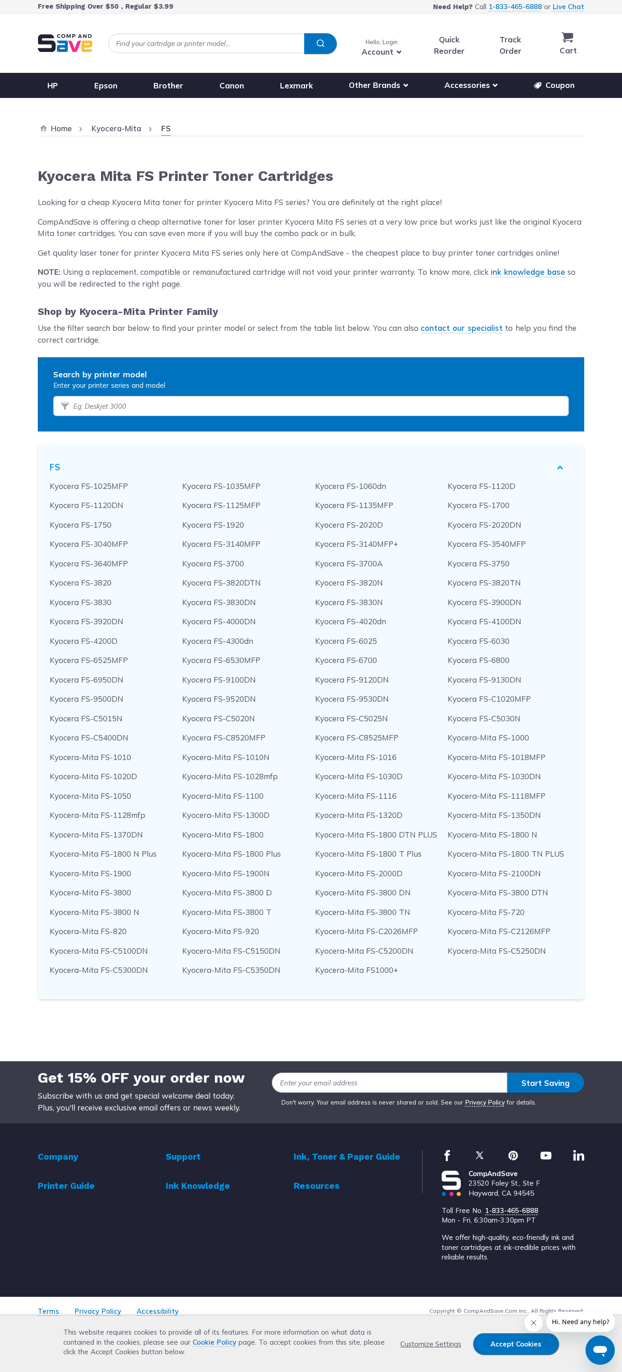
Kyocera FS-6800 (479, 660)
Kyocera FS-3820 (81, 582)
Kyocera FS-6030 (479, 641)
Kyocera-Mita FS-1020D (93, 776)
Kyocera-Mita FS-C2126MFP (499, 931)
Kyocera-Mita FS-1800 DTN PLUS (376, 834)
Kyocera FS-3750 (479, 563)
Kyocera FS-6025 (346, 641)
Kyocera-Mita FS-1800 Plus (231, 853)
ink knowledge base (528, 272)
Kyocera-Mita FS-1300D (226, 815)
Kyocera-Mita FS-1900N (226, 873)
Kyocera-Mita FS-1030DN (494, 776)
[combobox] (222, 43)
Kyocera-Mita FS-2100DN (494, 873)
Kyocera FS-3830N (349, 602)
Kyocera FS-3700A (349, 563)
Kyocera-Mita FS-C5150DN (231, 951)
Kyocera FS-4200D (83, 641)
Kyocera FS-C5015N (86, 718)
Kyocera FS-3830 (81, 602)
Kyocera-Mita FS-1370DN (96, 834)
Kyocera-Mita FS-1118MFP (497, 796)
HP (52, 85)
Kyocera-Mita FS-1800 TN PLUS (506, 853)
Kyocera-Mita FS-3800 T (226, 912)
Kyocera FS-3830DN (219, 602)
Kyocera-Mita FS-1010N (226, 757)
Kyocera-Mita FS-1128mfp (97, 815)
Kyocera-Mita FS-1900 (90, 873)
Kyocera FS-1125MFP (221, 505)
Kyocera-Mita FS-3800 (90, 892)
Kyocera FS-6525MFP (89, 660)
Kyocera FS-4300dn (217, 641)
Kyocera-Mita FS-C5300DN (99, 970)
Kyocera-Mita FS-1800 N (492, 834)
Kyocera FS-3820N (349, 582)
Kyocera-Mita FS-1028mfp (230, 776)
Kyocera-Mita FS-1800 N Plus (103, 853)
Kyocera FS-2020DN (484, 524)
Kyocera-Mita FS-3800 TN (362, 912)
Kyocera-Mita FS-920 (220, 931)
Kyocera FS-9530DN (352, 699)
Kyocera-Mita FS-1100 (223, 796)
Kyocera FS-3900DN (484, 602)
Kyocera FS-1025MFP (89, 486)
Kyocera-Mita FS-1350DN (494, 815)
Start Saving (545, 1083)
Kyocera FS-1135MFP (354, 505)
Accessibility (157, 1311)
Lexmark (296, 85)
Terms (48, 1311)
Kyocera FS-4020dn (350, 621)
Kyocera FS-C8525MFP (356, 737)
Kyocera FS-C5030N (484, 718)
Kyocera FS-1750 (81, 524)
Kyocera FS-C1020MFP (489, 699)
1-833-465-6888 (515, 6)
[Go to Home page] (65, 43)
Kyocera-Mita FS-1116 (356, 796)
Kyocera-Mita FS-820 (88, 931)
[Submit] (320, 43)
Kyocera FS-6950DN (86, 679)
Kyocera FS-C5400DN (89, 737)
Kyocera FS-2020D (349, 524)
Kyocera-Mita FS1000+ (356, 970)
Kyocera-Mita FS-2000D (359, 873)
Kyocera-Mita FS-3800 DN (363, 892)
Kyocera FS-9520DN (219, 699)
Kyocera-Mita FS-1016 (356, 757)
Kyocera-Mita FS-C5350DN (231, 970)
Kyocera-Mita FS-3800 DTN (498, 892)
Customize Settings (430, 1344)
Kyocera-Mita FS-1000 (488, 737)
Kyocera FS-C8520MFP (223, 737)
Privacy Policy (485, 1102)
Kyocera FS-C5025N (351, 718)
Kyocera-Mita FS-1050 (90, 796)
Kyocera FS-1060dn (350, 486)
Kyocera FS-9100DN (219, 679)
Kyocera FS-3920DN (86, 621)
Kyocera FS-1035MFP (221, 486)
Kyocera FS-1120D (481, 486)
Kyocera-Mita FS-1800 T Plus (368, 853)
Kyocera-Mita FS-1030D (359, 776)
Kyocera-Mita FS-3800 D (227, 892)
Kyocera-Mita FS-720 (486, 912)
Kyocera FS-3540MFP (487, 544)
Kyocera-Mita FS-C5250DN (497, 951)
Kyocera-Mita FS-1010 (90, 757)
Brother (168, 85)
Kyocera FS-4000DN (219, 621)
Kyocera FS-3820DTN (221, 582)
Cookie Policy (214, 1342)
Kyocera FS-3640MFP (89, 563)
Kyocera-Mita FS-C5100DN (99, 951)
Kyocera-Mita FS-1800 (223, 834)
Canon (231, 85)
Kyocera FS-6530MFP (221, 660)
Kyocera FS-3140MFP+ (356, 544)
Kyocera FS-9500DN (86, 699)
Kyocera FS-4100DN (484, 621)
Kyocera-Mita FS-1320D (359, 815)
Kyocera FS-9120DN (352, 679)
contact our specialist (462, 328)
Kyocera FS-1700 (479, 505)
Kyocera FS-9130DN (484, 679)
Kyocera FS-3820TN (484, 582)
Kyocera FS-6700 (346, 660)
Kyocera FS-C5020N (218, 718)
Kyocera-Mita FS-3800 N (94, 912)
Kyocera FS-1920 (213, 524)
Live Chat (568, 6)
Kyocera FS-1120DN (86, 505)
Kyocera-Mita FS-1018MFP (497, 757)
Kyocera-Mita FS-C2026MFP (366, 931)
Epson (105, 85)
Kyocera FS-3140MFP (221, 544)
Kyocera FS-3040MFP (89, 544)
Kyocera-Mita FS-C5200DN (364, 951)
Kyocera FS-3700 (213, 563)
